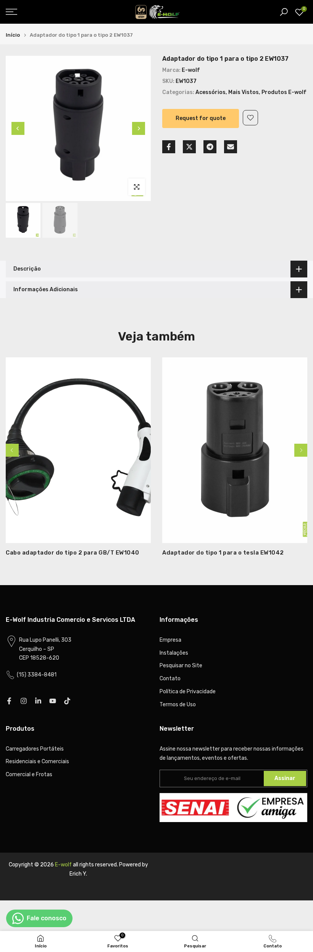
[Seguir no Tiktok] (67, 700)
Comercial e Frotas (29, 774)
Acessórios (210, 92)
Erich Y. (78, 874)
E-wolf (191, 70)
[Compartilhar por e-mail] (230, 146)
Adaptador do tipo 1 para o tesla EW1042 (223, 552)
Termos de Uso (178, 704)
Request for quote (201, 118)
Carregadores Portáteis (35, 749)
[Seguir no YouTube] (52, 700)
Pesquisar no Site (181, 665)
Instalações (174, 653)
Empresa (170, 640)
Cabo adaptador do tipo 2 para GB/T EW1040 (72, 552)
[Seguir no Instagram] (23, 700)
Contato (170, 678)
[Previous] (17, 128)
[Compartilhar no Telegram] (209, 146)
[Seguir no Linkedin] (38, 700)
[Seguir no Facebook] (9, 700)
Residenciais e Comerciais (37, 761)
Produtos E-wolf (284, 92)
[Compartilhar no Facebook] (168, 146)
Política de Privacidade (188, 691)
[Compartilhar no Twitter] (189, 146)
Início (13, 34)
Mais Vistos (243, 92)
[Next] (138, 128)
